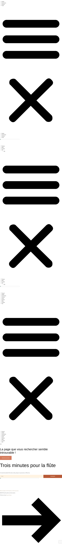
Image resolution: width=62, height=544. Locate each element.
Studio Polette (8, 495)
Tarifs (3, 5)
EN (4, 151)
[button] (31, 69)
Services (3, 4)
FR (2, 150)
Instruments (4, 2)
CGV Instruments (15, 490)
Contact (3, 148)
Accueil (3, 293)
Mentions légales (3, 490)
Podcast (3, 146)
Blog (2, 147)
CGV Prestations (9, 490)
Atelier (3, 1)
